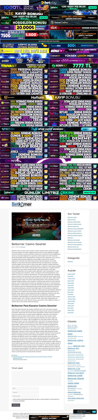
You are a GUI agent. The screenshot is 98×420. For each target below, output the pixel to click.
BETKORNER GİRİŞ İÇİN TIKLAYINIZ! (49, 41)
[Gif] (49, 97)
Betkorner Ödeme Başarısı (75, 233)
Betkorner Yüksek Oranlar (74, 224)
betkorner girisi (79, 346)
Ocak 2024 (71, 312)
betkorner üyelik (75, 375)
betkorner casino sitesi (75, 341)
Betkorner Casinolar (17, 358)
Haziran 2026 (71, 274)
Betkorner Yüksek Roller (74, 222)
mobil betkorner (78, 394)
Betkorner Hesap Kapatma (75, 244)
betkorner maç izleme (71, 357)
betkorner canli (80, 336)
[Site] (24, 71)
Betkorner (15, 355)
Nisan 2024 (71, 305)
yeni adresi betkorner (76, 398)
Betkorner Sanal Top (73, 246)
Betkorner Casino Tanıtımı (74, 231)
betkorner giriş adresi (71, 350)
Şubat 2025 (71, 283)
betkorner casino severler (18, 356)
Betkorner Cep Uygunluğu (74, 242)
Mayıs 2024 (71, 303)
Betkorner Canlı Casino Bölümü (20, 359)
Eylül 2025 (70, 276)
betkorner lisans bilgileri (79, 355)
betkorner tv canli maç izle (80, 366)
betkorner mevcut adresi (80, 357)
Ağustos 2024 (71, 296)
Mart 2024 (70, 308)
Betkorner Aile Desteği (74, 240)
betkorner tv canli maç (71, 366)
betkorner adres (74, 325)
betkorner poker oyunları (72, 360)
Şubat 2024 (71, 310)
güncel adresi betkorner (72, 390)
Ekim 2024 (70, 292)
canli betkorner (70, 380)
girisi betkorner (79, 388)
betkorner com (70, 346)
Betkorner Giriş (72, 219)
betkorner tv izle (74, 369)
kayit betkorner (70, 394)
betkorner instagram (71, 355)
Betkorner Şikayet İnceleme (75, 235)
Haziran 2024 (71, 301)
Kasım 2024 (71, 290)
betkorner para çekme (79, 359)
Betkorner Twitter (71, 370)
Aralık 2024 (71, 287)
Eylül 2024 (70, 294)
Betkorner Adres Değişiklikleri (75, 228)
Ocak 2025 (70, 285)
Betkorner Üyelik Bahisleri (74, 249)
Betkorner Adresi (72, 217)
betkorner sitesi (74, 363)
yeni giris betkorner (71, 400)
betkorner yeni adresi (47, 356)
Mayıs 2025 (71, 280)
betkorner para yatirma (71, 359)
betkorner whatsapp (80, 370)
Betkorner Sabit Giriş (73, 226)
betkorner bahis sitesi (75, 332)
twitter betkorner (70, 396)
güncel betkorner (74, 392)
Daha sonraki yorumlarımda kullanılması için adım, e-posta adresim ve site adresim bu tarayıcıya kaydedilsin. (36, 400)
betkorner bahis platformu (72, 328)
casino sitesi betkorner (73, 384)
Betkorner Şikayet (76, 378)
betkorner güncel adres (74, 352)
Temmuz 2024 (71, 299)
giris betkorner (72, 388)
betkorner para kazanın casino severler (33, 356)
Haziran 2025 (71, 278)
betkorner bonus (72, 336)
